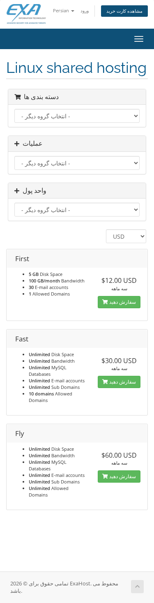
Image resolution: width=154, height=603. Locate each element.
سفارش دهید (122, 301)
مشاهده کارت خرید (124, 11)
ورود (84, 10)
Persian (61, 10)
